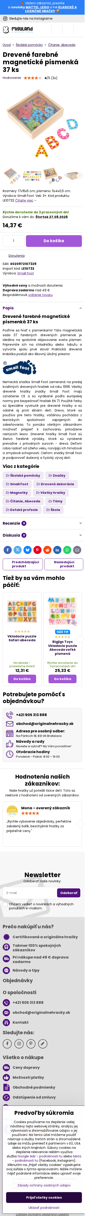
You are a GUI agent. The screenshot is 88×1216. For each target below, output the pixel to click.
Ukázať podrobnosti (44, 1208)
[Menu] (79, 29)
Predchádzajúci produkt (25, 564)
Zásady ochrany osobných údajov (44, 1185)
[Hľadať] (57, 29)
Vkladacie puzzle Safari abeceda (22, 638)
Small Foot (25, 273)
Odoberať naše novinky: (42, 881)
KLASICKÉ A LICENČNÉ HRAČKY (51, 9)
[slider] (33, 78)
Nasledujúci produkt (64, 564)
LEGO (44, 7)
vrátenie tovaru (40, 295)
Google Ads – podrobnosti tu (40, 1156)
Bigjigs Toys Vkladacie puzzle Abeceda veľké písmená (62, 647)
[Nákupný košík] (68, 29)
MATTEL (32, 7)
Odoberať (68, 893)
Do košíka (54, 241)
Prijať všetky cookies (44, 1197)
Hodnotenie (12, 78)
